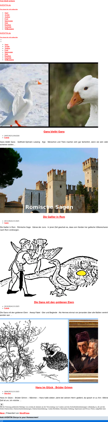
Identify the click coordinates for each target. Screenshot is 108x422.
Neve (2, 413)
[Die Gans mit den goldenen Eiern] (49, 298)
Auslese (7, 17)
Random (8, 25)
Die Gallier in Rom (54, 216)
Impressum (9, 21)
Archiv (7, 15)
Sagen (6, 223)
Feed (6, 19)
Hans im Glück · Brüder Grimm (54, 387)
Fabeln (6, 137)
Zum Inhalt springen (7, 1)
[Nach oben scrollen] (1, 404)
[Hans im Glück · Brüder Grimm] (49, 383)
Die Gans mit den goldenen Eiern (54, 302)
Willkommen (9, 29)
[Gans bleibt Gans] (49, 127)
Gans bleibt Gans (54, 131)
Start (6, 13)
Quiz (6, 23)
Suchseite (8, 27)
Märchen (7, 393)
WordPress (24, 413)
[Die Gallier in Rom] (49, 212)
